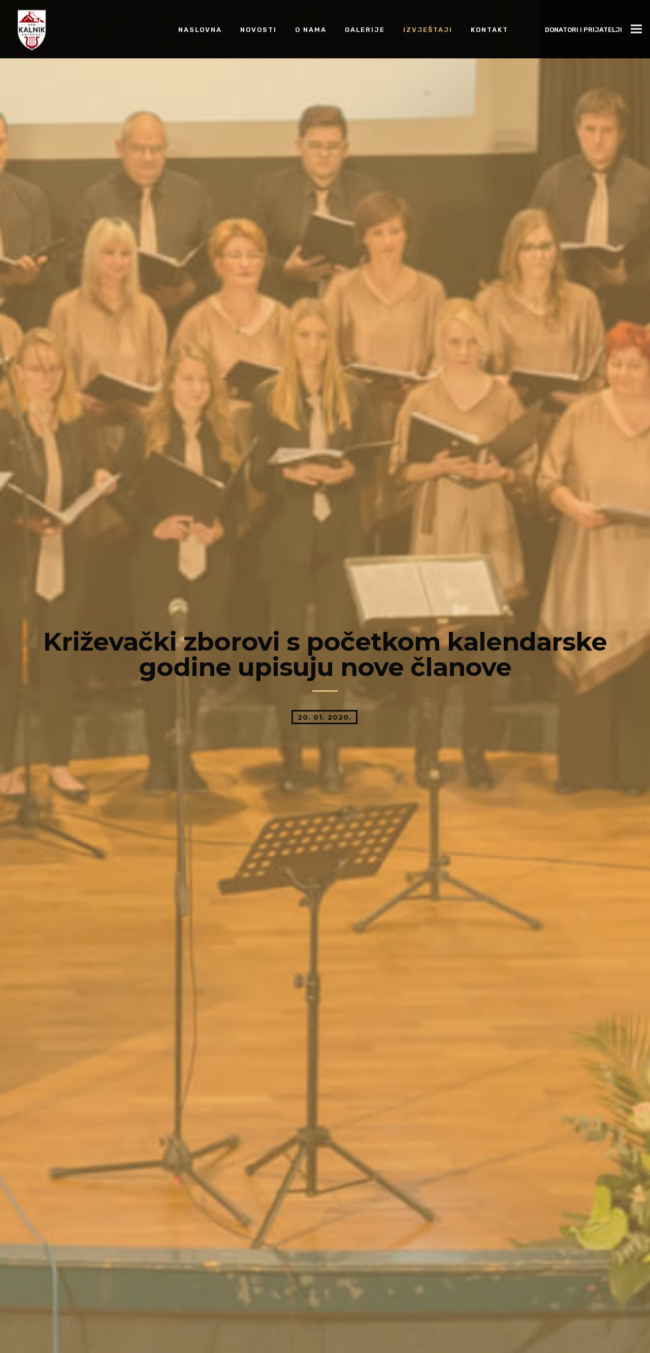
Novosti (258, 29)
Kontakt (489, 29)
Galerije (365, 29)
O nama (311, 29)
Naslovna (200, 29)
